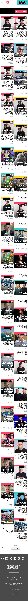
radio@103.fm (14, 579)
